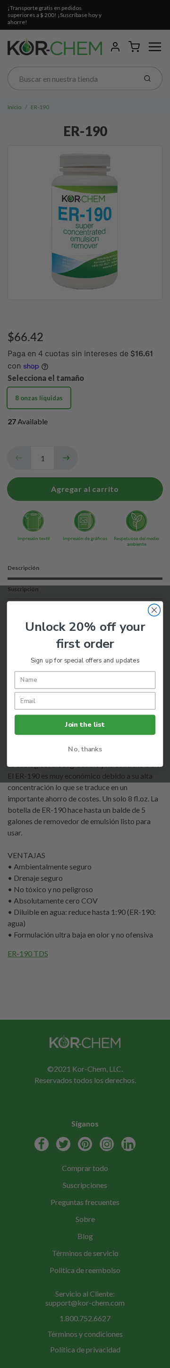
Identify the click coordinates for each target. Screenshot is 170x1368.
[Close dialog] (154, 610)
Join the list (84, 725)
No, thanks (85, 749)
